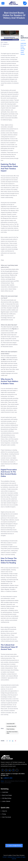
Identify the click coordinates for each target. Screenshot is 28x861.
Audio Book (23, 43)
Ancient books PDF (11, 723)
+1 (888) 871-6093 (7, 778)
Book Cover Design (7, 795)
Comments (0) (6, 44)
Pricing (4, 814)
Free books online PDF (11, 726)
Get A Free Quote (6, 817)
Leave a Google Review (15, 845)
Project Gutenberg (10, 729)
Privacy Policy (16, 855)
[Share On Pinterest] (15, 741)
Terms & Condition (7, 855)
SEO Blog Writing (6, 798)
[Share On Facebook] (7, 741)
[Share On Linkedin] (12, 741)
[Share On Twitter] (10, 741)
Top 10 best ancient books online (12, 732)
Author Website (6, 801)
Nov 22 (4, 46)
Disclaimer (22, 855)
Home (2, 781)
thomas (5, 42)
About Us (4, 811)
